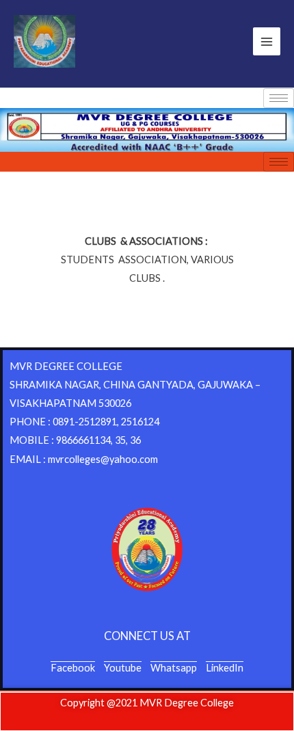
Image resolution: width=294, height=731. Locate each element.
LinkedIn (224, 668)
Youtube (123, 668)
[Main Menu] (266, 41)
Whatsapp (173, 668)
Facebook (73, 668)
